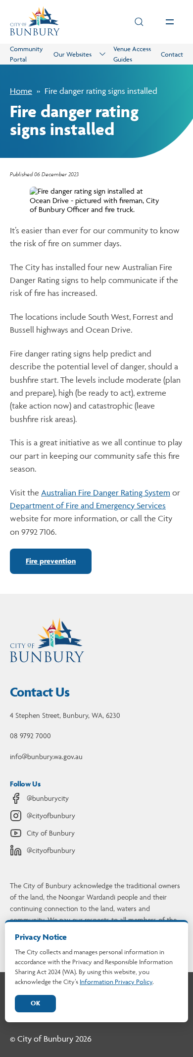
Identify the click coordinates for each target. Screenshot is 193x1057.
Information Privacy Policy (116, 982)
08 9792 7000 (30, 735)
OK (35, 1003)
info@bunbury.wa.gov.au (46, 756)
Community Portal (26, 54)
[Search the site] (139, 21)
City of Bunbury (51, 833)
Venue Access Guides (132, 54)
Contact (172, 54)
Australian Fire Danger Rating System (105, 492)
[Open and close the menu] (170, 22)
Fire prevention (51, 560)
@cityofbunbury (51, 815)
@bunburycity (48, 798)
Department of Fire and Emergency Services (88, 505)
